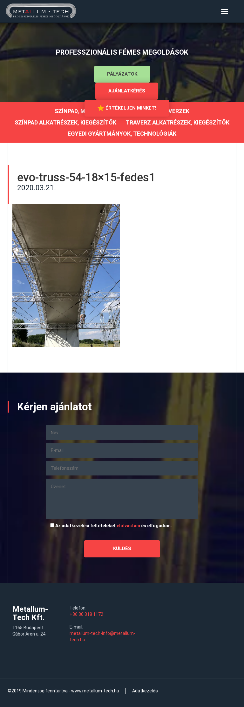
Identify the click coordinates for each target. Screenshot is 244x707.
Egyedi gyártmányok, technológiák (122, 133)
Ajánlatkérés (126, 91)
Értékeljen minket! (130, 108)
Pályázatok (122, 74)
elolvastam (128, 525)
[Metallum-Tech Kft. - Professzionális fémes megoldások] (41, 11)
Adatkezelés (145, 690)
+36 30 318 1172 (86, 614)
